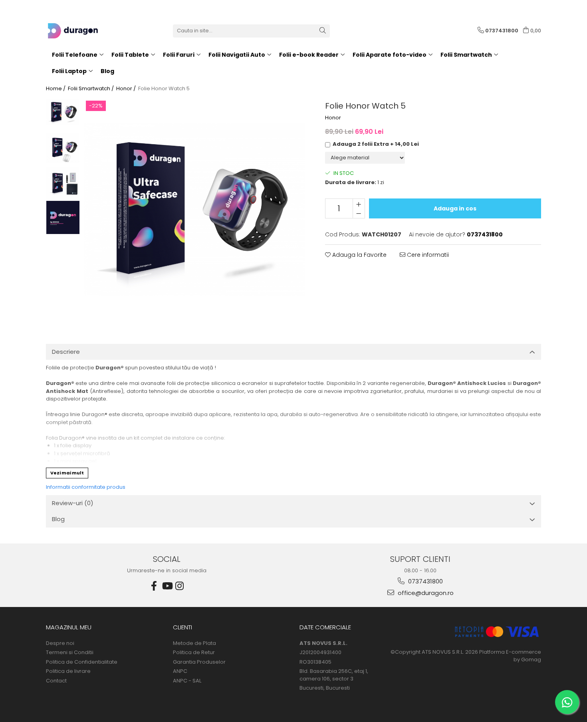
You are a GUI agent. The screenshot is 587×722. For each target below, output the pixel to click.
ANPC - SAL (187, 680)
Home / (56, 88)
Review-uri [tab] (72, 503)
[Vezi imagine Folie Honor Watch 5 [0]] (62, 112)
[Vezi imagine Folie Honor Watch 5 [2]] (62, 183)
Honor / (126, 88)
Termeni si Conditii (69, 652)
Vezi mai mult (67, 473)
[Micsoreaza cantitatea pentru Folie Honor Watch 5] (359, 213)
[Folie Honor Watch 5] (194, 209)
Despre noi (60, 643)
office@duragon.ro (425, 593)
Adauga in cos (455, 208)
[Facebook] (154, 586)
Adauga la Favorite (359, 255)
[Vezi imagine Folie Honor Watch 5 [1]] (62, 148)
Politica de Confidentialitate (81, 662)
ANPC (180, 671)
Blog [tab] (58, 519)
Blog (107, 71)
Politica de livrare (68, 671)
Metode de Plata (194, 643)
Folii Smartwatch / (91, 88)
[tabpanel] (194, 209)
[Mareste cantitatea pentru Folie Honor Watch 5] (359, 203)
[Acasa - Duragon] (86, 31)
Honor (333, 117)
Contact (56, 680)
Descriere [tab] (66, 351)
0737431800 (425, 581)
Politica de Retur (194, 652)
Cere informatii (427, 255)
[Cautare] (322, 31)
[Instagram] (179, 586)
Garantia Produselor (199, 662)
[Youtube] (167, 586)
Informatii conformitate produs (85, 487)
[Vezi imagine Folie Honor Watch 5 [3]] (62, 217)
